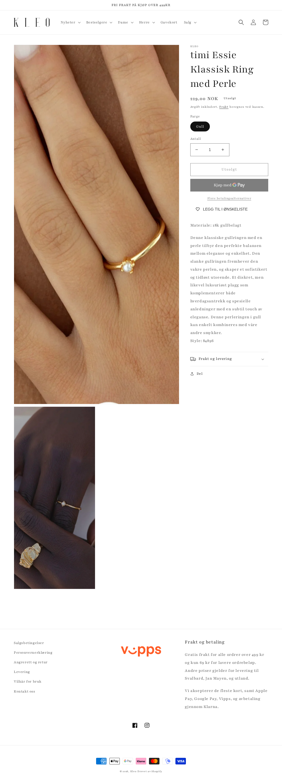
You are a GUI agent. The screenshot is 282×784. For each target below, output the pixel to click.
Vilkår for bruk (28, 681)
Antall (195, 138)
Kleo (133, 771)
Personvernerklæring (33, 652)
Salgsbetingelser (29, 643)
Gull (200, 126)
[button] (70, 22)
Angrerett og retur (31, 662)
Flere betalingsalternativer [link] (229, 198)
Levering (22, 672)
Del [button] (200, 373)
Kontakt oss (24, 691)
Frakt (224, 107)
